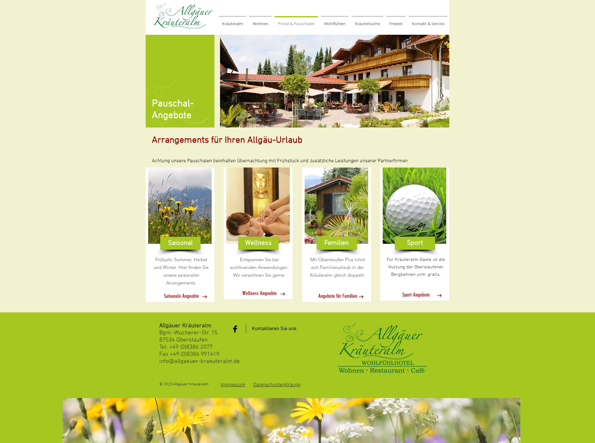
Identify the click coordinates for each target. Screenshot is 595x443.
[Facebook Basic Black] (235, 329)
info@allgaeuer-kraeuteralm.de (199, 361)
